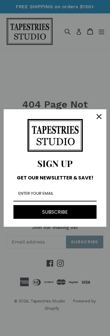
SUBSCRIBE (55, 211)
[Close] (99, 116)
